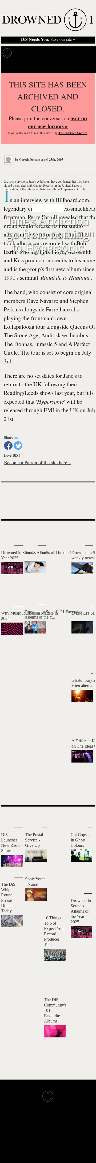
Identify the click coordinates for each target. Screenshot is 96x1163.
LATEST (9, 531)
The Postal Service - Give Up (34, 840)
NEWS (6, 1139)
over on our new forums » (57, 122)
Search (84, 66)
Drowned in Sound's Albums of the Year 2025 (81, 911)
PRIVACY (56, 1130)
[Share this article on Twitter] (18, 445)
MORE (83, 792)
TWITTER (33, 1160)
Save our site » (48, 39)
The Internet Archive (72, 133)
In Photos (78, 53)
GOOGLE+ (34, 1151)
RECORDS (10, 1154)
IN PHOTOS (11, 1149)
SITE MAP (9, 1134)
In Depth (51, 53)
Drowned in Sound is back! (48, 552)
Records (26, 53)
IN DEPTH (9, 1144)
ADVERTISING (61, 1134)
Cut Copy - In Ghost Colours (80, 840)
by (27, 159)
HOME (6, 1130)
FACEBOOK (35, 1156)
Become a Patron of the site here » (37, 462)
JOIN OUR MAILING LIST (33, 1130)
